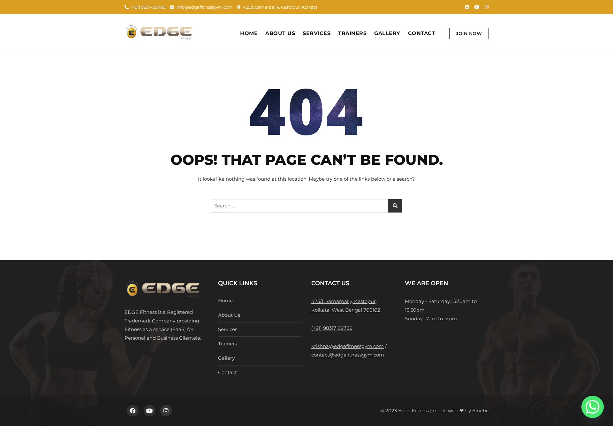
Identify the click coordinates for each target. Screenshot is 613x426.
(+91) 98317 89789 (331, 328)
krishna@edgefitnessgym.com (347, 346)
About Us (280, 33)
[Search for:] (306, 206)
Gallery (387, 33)
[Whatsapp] (592, 407)
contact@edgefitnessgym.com (347, 355)
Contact (421, 33)
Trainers (352, 33)
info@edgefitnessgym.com (204, 7)
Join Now (469, 33)
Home (249, 33)
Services (316, 33)
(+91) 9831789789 (147, 7)
